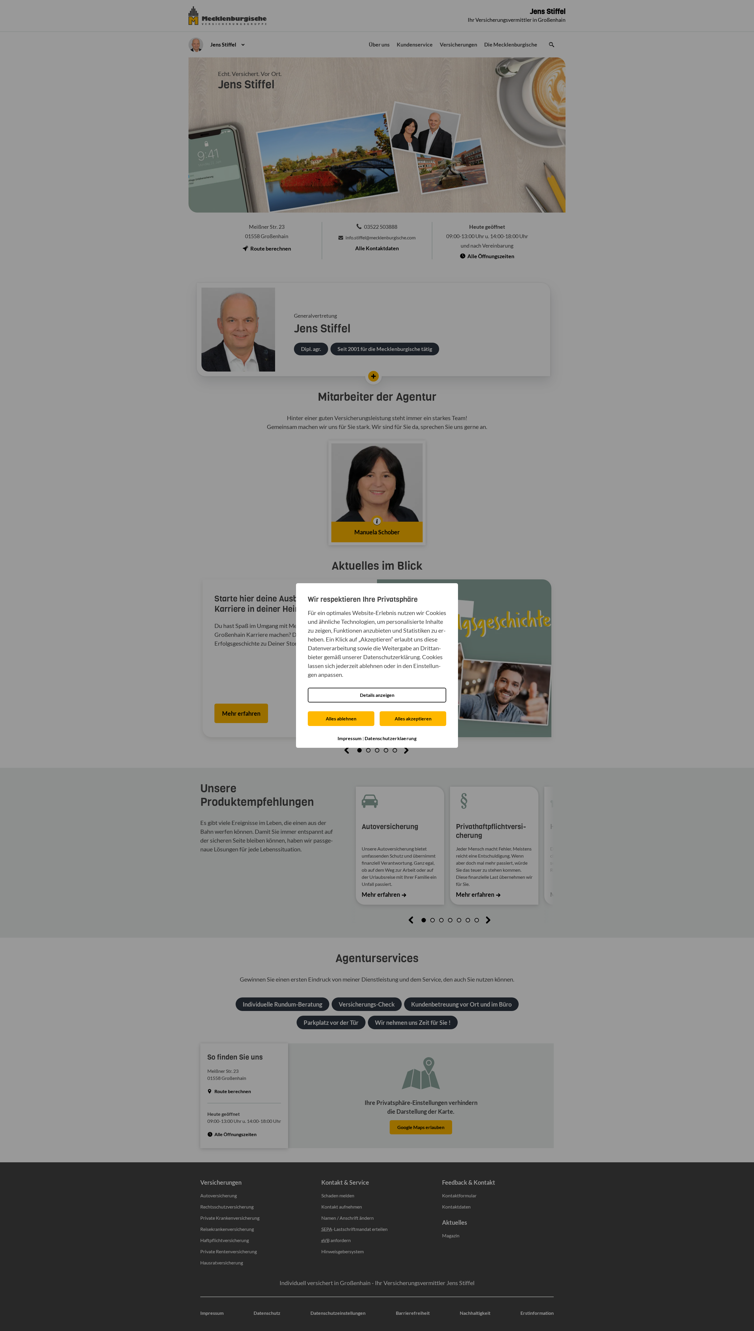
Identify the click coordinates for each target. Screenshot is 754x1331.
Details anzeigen (377, 695)
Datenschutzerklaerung (390, 738)
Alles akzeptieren (413, 718)
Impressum (350, 738)
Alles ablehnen (341, 718)
